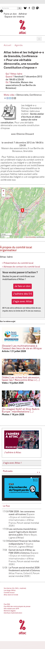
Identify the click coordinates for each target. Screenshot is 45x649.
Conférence (36, 95)
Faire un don (10, 14)
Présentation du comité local (17, 263)
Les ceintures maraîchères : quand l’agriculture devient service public (23, 532)
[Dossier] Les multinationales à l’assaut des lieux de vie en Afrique (22, 347)
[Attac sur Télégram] (2, 11)
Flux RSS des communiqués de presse (17, 606)
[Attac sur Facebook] (29, 8)
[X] (15, 98)
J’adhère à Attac (12, 452)
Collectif (27, 573)
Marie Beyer (30, 535)
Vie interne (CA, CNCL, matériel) (15, 588)
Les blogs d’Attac (10, 590)
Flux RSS (7, 604)
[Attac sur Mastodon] (38, 8)
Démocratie (22, 95)
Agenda (18, 45)
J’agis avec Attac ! (12, 463)
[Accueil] (22, 27)
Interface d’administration (13, 613)
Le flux (6, 506)
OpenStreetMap (30, 237)
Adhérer (23, 14)
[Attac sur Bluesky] (25, 8)
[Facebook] (7, 98)
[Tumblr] (13, 98)
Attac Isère (16, 74)
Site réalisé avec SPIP (11, 609)
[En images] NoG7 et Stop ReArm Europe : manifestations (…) (20, 410)
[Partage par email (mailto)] (5, 98)
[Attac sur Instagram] (34, 8)
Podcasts (7, 471)
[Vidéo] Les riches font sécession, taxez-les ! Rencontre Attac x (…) (21, 378)
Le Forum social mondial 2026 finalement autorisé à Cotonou (24, 571)
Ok (19, 8)
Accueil (7, 45)
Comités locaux (9, 593)
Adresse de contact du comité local (21, 267)
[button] (22, 210)
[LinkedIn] (10, 98)
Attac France (15, 573)
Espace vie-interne (14, 17)
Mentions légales (10, 611)
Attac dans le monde (11, 595)
